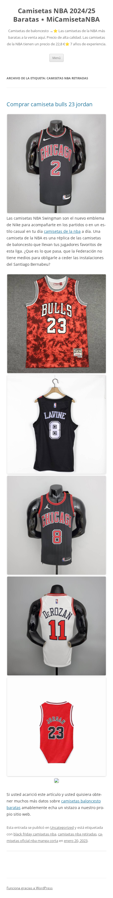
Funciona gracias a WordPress (30, 888)
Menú (56, 58)
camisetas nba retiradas (77, 834)
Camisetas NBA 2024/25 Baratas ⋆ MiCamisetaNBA (56, 15)
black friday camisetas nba (34, 834)
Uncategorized (62, 827)
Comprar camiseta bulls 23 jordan (49, 104)
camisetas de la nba (62, 231)
